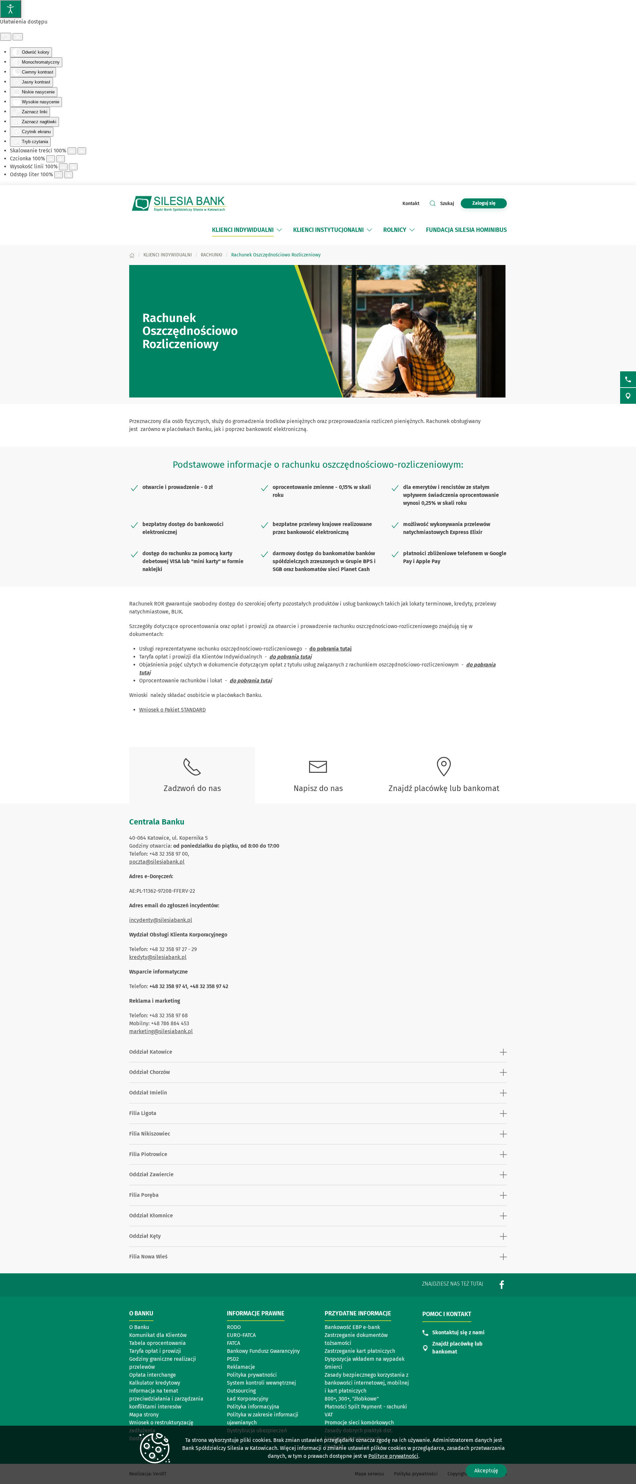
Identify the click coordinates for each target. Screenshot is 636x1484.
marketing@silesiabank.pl (161, 1031)
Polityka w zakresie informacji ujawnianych (262, 1418)
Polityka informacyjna (253, 1407)
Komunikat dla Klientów (160, 1335)
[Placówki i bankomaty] (628, 396)
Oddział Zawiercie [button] (151, 1174)
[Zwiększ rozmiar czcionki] (60, 158)
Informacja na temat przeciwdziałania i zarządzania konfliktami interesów (166, 1399)
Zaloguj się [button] (484, 203)
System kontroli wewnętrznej (261, 1383)
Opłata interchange (152, 1375)
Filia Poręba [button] (144, 1195)
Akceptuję (486, 1470)
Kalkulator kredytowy (154, 1383)
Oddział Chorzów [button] (149, 1072)
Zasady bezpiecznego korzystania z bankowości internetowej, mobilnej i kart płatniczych (367, 1383)
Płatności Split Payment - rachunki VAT (366, 1411)
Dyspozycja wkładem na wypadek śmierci (364, 1363)
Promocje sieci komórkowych (359, 1422)
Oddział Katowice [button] (150, 1052)
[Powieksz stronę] (82, 150)
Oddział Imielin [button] (148, 1092)
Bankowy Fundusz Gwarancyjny (263, 1351)
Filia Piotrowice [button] (148, 1154)
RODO (234, 1327)
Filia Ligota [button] (142, 1113)
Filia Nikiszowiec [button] (149, 1134)
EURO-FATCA (241, 1335)
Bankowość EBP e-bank (352, 1327)
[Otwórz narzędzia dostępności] (10, 9)
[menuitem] (243, 230)
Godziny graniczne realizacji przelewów (162, 1363)
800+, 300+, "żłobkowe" (352, 1399)
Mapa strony (144, 1414)
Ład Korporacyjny (247, 1399)
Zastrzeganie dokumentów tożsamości (356, 1339)
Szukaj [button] (447, 203)
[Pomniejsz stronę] (72, 150)
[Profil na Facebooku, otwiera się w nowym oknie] (502, 1285)
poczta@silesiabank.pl (157, 862)
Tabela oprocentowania (157, 1343)
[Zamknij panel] (18, 36)
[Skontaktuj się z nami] (628, 379)
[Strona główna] (131, 255)
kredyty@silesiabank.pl (157, 957)
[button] (279, 230)
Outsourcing (258, 1391)
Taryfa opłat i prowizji (155, 1351)
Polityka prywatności (252, 1375)
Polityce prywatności (393, 1456)
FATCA (233, 1343)
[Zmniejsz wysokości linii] (63, 166)
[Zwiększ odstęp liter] (68, 174)
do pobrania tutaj (330, 649)
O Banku (139, 1327)
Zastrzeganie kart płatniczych (360, 1351)
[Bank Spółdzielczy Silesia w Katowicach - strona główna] (179, 203)
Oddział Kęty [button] (145, 1236)
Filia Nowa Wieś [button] (148, 1256)
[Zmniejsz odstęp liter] (58, 174)
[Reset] (5, 37)
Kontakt (410, 203)
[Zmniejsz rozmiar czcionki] (50, 158)
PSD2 (233, 1359)
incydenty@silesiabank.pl (160, 920)
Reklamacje (241, 1367)
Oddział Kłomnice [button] (151, 1215)
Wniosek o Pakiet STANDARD (172, 710)
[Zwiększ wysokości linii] (73, 166)
